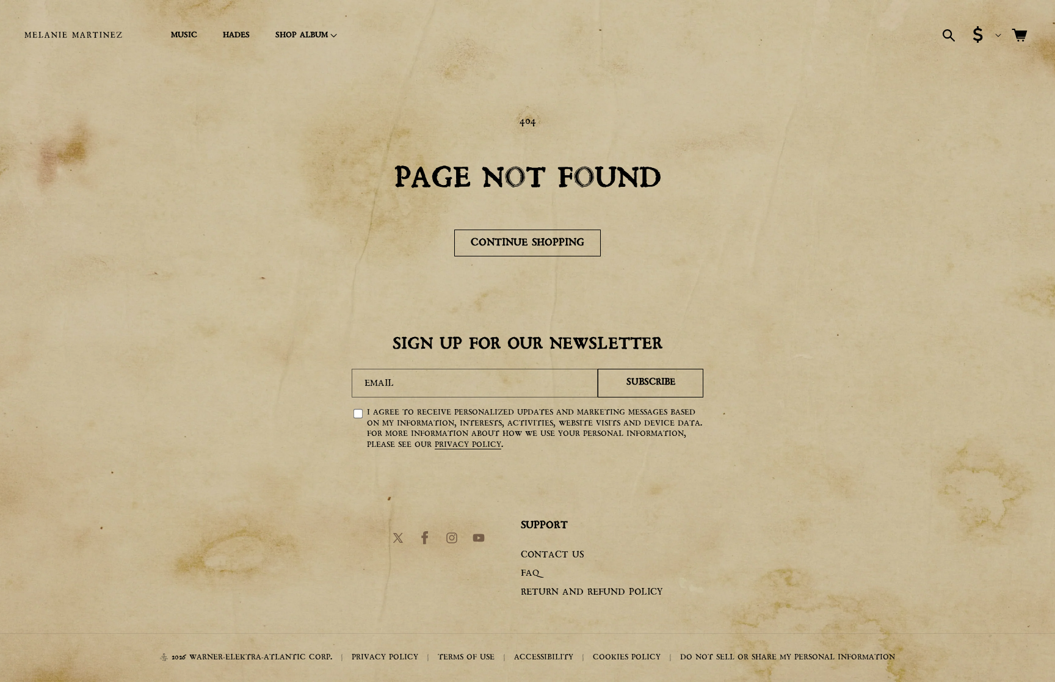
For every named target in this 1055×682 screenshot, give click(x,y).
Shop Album (301, 35)
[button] (304, 35)
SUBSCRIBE (650, 382)
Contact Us (552, 555)
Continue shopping (527, 242)
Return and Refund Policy (591, 592)
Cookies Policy (627, 657)
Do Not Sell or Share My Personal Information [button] (787, 657)
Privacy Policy (468, 444)
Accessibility (543, 657)
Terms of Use (466, 657)
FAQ (530, 573)
